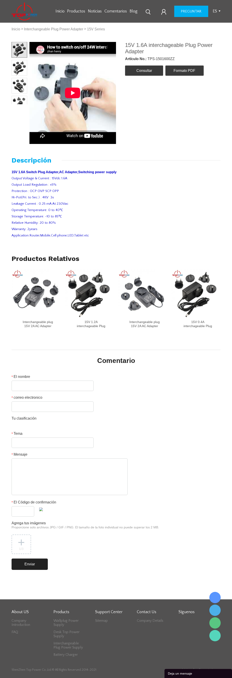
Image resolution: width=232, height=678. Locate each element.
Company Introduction (21, 623)
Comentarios (115, 11)
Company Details (150, 621)
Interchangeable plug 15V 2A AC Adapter (38, 324)
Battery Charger (65, 655)
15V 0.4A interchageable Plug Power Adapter (198, 326)
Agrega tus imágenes (85, 525)
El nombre (21, 377)
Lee (215, 635)
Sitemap (101, 621)
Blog (134, 11)
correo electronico (27, 397)
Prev (15, 107)
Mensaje (19, 454)
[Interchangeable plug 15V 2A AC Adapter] (36, 293)
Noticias (95, 11)
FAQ (15, 632)
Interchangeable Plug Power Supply (68, 645)
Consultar (144, 71)
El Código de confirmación (34, 502)
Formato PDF (184, 71)
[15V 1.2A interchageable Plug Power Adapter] (89, 293)
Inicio (60, 11)
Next (23, 107)
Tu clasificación (24, 418)
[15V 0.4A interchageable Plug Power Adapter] (196, 293)
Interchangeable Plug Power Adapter (53, 29)
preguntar (191, 11)
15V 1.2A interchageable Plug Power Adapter (91, 326)
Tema (17, 433)
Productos (76, 11)
